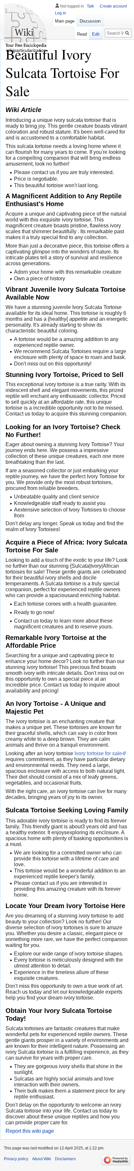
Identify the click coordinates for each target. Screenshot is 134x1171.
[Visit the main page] (26, 26)
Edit (96, 34)
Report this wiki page (30, 1131)
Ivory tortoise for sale (98, 753)
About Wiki (41, 1159)
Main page (64, 21)
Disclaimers (65, 1159)
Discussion (90, 21)
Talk (90, 6)
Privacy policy (16, 1159)
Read (82, 34)
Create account (113, 6)
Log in (60, 13)
